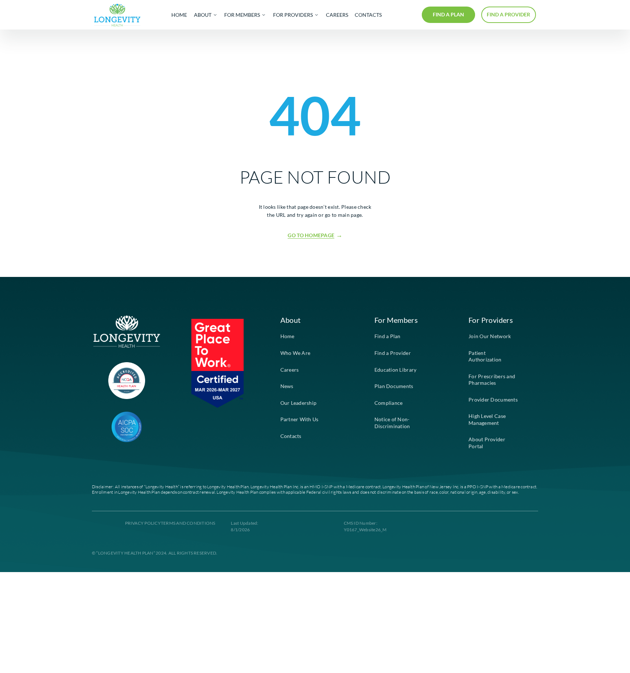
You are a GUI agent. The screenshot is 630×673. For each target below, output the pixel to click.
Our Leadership (298, 403)
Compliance (388, 403)
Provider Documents (493, 400)
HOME (179, 15)
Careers (289, 370)
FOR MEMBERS (242, 15)
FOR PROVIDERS (293, 15)
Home (287, 336)
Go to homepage (311, 235)
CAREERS (337, 15)
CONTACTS (368, 15)
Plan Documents (393, 386)
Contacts (291, 436)
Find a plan (448, 14)
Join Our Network (489, 336)
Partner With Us (299, 419)
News (286, 386)
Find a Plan (387, 336)
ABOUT (202, 15)
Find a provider (508, 14)
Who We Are (295, 353)
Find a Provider (392, 353)
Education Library (395, 370)
